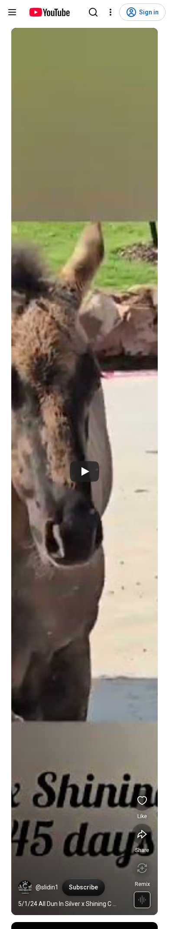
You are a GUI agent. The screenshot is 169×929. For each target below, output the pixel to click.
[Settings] (110, 12)
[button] (25, 887)
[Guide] (12, 12)
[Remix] (142, 868)
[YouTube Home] (49, 12)
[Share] (142, 834)
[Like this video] (142, 800)
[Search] (93, 12)
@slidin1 (47, 887)
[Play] (84, 471)
